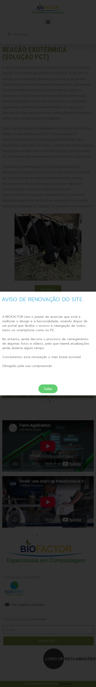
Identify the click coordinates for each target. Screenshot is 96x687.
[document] (48, 343)
